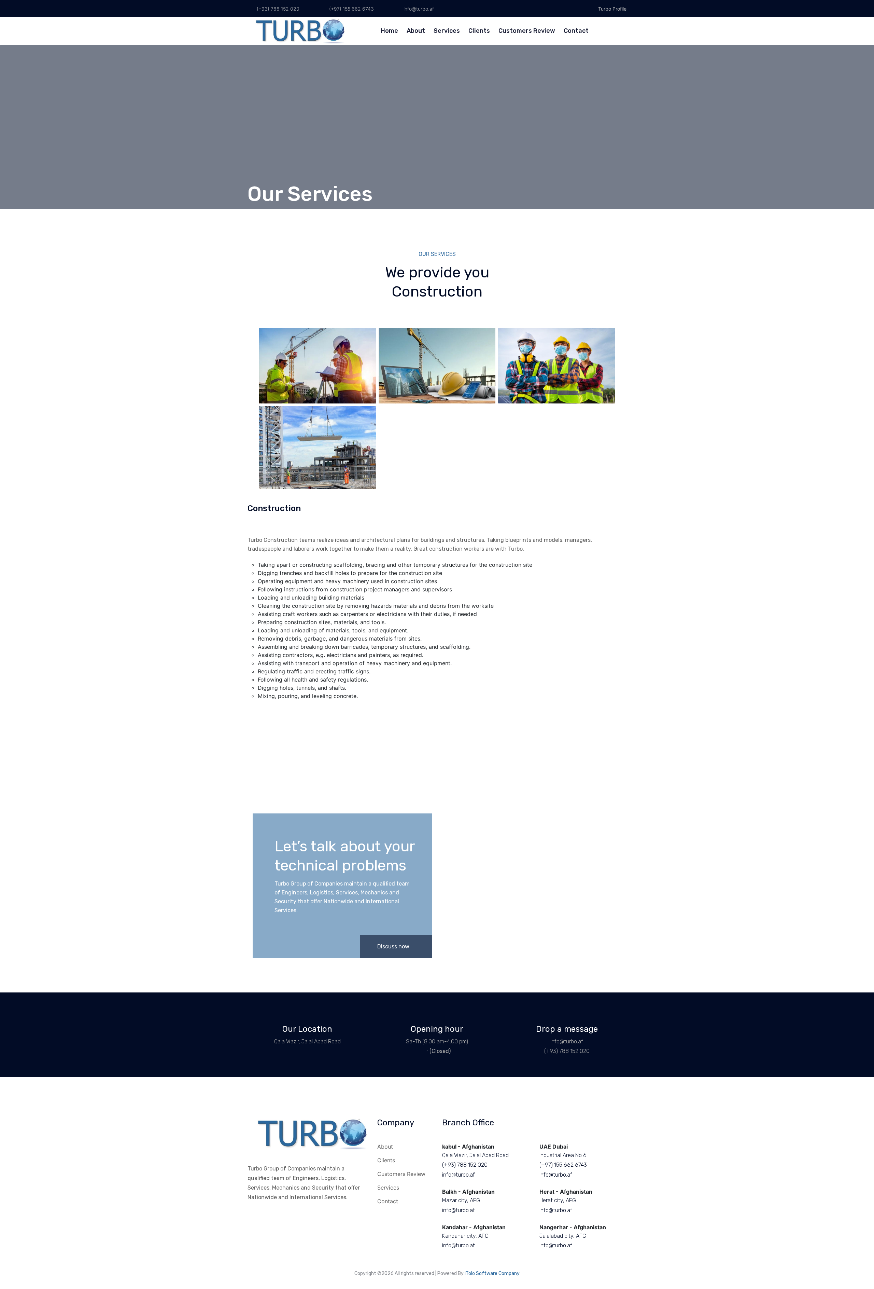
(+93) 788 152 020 (277, 9)
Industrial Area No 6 (563, 1155)
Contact (576, 31)
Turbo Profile (611, 9)
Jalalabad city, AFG (562, 1236)
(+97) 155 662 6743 (351, 9)
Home (389, 31)
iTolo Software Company (492, 1273)
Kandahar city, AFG (465, 1236)
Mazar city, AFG (461, 1200)
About (416, 31)
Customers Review (526, 31)
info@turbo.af (418, 9)
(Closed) (440, 1051)
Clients (479, 31)
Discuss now (394, 946)
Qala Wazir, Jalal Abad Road (307, 1041)
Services (447, 31)
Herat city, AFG (557, 1200)
